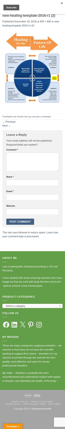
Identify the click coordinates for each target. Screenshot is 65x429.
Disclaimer (54, 404)
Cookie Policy (13, 404)
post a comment (43, 116)
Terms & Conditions (41, 402)
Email (10, 191)
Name (10, 176)
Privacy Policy (19, 402)
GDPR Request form (34, 404)
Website (10, 206)
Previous (8, 121)
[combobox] (32, 306)
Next (6, 125)
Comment (12, 149)
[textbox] (31, 306)
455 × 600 (45, 21)
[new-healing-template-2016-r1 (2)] (32, 70)
